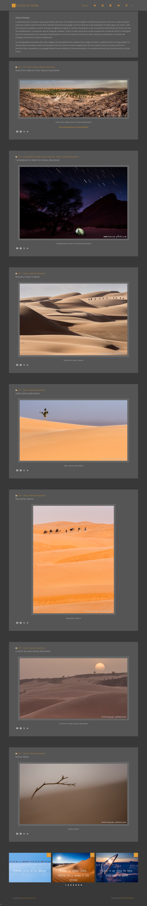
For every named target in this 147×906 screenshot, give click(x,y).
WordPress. (130, 898)
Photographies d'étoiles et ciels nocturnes (39, 157)
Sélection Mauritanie (47, 67)
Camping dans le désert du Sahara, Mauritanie (37, 160)
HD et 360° (27, 67)
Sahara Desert (22, 756)
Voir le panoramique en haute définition (73, 127)
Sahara (35, 67)
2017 (20, 67)
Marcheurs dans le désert (27, 276)
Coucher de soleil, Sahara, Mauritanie (32, 651)
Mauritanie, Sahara (24, 498)
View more (30, 867)
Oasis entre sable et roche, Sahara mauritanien (37, 70)
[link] (132, 5)
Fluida (122, 898)
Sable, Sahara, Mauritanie (27, 393)
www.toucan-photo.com (27, 898)
